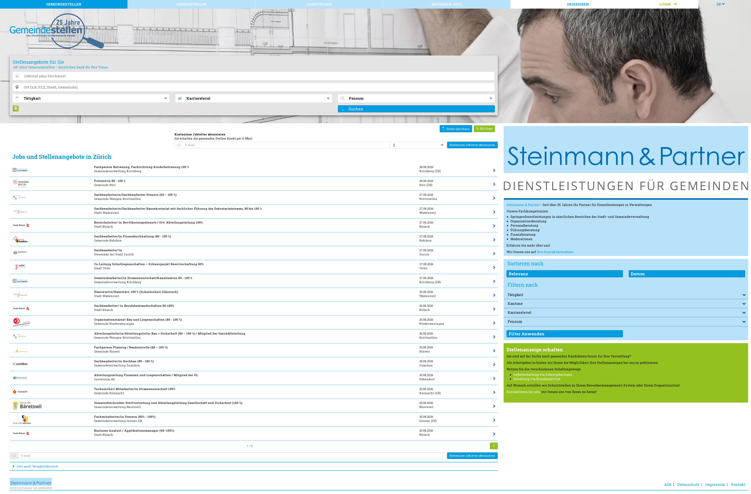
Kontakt (738, 484)
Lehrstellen (319, 4)
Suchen (355, 109)
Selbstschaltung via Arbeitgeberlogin (542, 374)
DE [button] (719, 4)
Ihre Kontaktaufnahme (555, 252)
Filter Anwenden (526, 333)
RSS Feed (486, 129)
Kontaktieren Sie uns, (523, 392)
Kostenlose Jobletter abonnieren (472, 145)
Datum (638, 274)
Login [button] (666, 4)
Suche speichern (458, 129)
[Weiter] (494, 446)
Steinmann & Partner (523, 205)
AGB (667, 484)
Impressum (715, 484)
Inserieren (578, 4)
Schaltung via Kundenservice (536, 379)
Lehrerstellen (191, 4)
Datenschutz (688, 484)
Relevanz (518, 274)
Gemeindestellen (63, 4)
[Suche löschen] (16, 108)
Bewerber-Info (447, 4)
